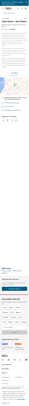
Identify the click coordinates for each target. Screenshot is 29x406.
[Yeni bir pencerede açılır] (3, 120)
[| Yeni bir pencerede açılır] (9, 360)
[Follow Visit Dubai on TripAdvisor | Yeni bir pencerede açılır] (14, 360)
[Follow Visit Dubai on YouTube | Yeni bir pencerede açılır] (26, 360)
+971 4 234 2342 (8, 106)
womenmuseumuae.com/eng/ (11, 103)
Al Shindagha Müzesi (9, 154)
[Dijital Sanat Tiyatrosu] (14, 238)
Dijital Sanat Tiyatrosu (10, 251)
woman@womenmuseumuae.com (12, 110)
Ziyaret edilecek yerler (9, 13)
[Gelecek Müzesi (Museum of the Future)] (14, 172)
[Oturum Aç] (25, 8)
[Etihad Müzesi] (14, 207)
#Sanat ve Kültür (6, 271)
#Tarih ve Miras (17, 271)
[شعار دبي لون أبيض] (6, 356)
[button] (5, 403)
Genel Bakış (14, 73)
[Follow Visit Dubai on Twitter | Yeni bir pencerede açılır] (20, 360)
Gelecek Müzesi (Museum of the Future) (12, 186)
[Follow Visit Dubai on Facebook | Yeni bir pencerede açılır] (3, 360)
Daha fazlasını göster (14, 262)
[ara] (18, 8)
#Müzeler (4, 273)
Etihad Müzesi (7, 220)
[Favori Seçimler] (22, 8)
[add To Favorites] (25, 18)
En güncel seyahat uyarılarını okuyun (12, 3)
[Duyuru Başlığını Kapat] (26, 2)
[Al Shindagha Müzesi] (14, 141)
